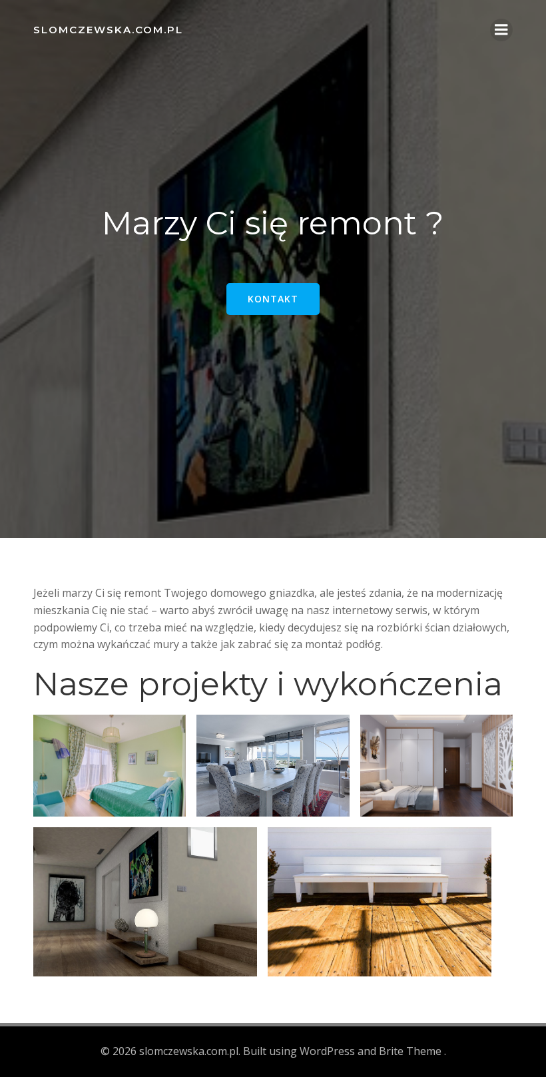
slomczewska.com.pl (108, 29)
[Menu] (501, 30)
